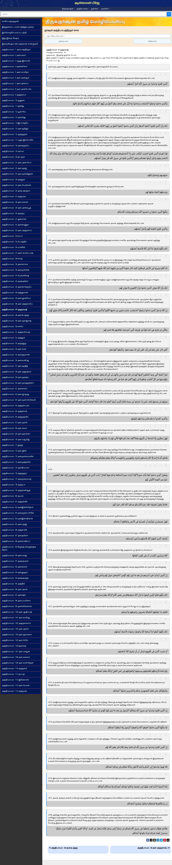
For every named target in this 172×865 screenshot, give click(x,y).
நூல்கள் (94, 9)
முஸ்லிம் (105, 9)
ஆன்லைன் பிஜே (87, 3)
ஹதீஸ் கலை (82, 9)
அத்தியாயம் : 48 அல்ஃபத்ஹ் (64, 848)
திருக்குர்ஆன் (68, 9)
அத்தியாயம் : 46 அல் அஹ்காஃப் (152, 848)
